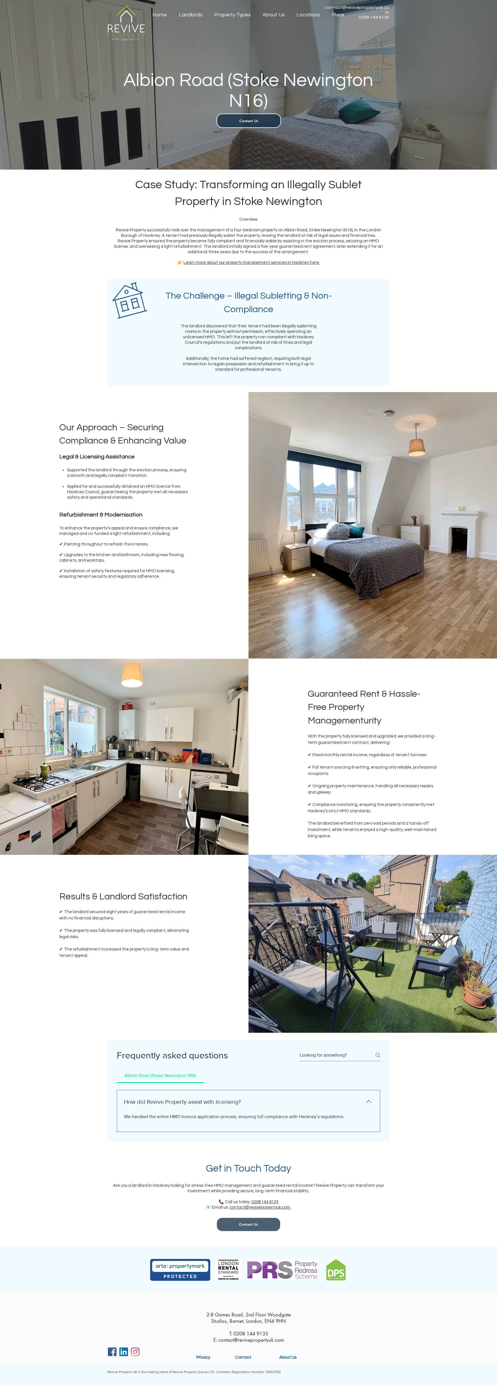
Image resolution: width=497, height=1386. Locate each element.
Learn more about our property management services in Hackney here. (251, 262)
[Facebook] (112, 1351)
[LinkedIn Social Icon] (123, 1351)
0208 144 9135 (264, 1202)
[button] (190, 15)
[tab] (160, 1075)
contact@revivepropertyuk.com (260, 1207)
